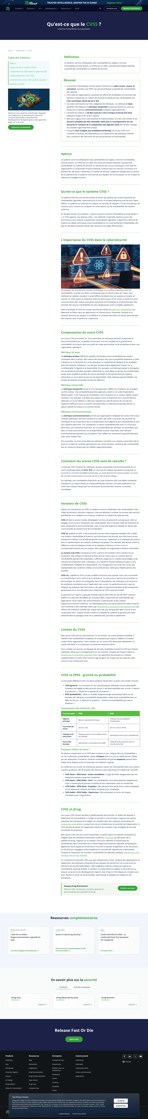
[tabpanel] (74, 1001)
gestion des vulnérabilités (72, 824)
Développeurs (50, 8)
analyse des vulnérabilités (121, 309)
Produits (18, 8)
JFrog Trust (32, 1084)
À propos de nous (58, 1060)
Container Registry (12, 1072)
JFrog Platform (10, 1084)
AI (39, 8)
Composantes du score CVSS (22, 75)
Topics (10, 51)
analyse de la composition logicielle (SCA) (79, 655)
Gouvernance (56, 1064)
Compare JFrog (34, 1088)
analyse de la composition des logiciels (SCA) (117, 606)
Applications (80, 1076)
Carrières (55, 1082)
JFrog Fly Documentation (37, 1076)
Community (79, 1060)
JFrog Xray (109, 837)
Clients (54, 1078)
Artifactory (9, 1060)
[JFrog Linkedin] (129, 1056)
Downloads (79, 1064)
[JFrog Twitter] (135, 1056)
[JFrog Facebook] (124, 1056)
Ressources (65, 8)
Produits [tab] (63, 987)
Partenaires (56, 1074)
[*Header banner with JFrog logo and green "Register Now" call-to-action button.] (74, 2)
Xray (7, 1064)
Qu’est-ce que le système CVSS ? (23, 67)
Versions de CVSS (17, 84)
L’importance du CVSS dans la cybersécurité (28, 71)
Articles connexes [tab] (82, 987)
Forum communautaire (83, 1072)
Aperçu (13, 63)
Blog (30, 1060)
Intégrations (33, 1068)
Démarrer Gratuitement (14, 1088)
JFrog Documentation (36, 1072)
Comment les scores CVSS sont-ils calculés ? (28, 80)
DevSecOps (20, 51)
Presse (54, 1090)
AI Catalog (9, 1080)
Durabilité (55, 1086)
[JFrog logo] (9, 8)
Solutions (30, 8)
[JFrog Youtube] (140, 1056)
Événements (33, 1064)
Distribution (10, 1068)
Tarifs (77, 8)
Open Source (33, 1080)
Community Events (82, 1068)
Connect (8, 1076)
